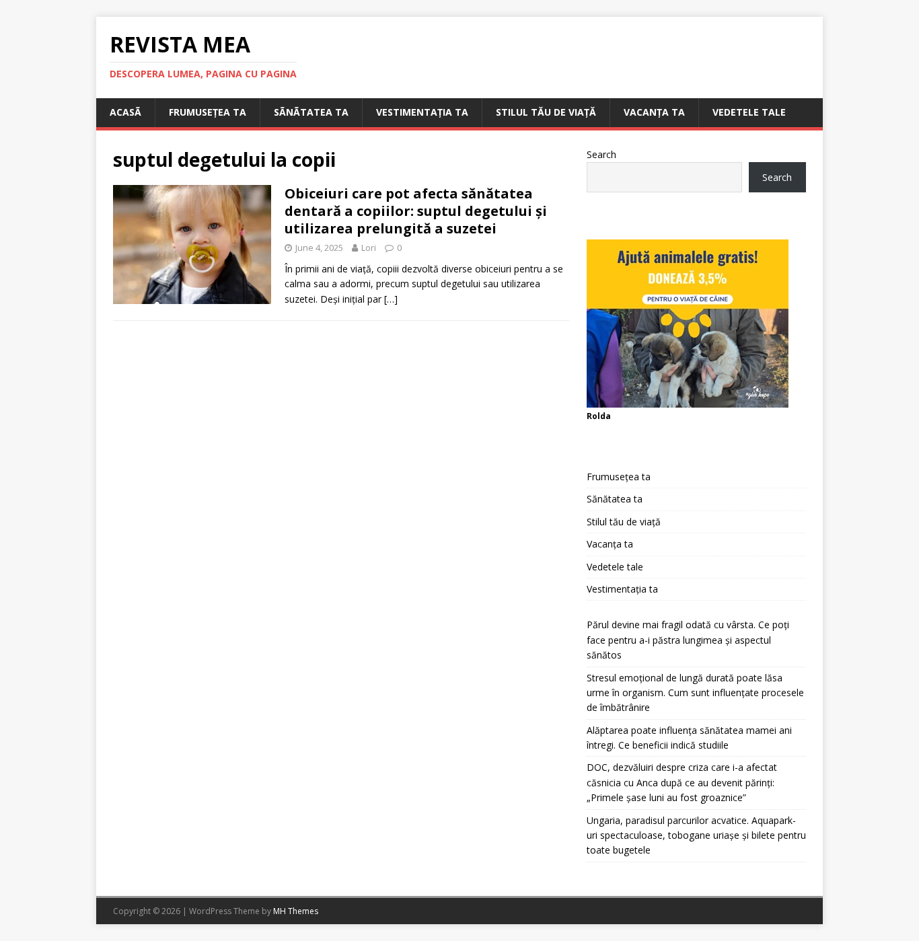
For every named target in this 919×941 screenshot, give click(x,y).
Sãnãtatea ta (311, 112)
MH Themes (295, 911)
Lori (368, 247)
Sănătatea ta (614, 498)
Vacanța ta (654, 112)
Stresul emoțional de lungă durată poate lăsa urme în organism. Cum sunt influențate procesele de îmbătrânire (695, 692)
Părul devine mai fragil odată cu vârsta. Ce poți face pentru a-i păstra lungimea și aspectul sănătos (688, 639)
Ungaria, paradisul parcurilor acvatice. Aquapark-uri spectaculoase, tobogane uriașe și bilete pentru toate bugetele (696, 835)
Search (601, 154)
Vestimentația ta (422, 112)
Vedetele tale (749, 112)
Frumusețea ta (207, 112)
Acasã (125, 112)
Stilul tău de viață (546, 112)
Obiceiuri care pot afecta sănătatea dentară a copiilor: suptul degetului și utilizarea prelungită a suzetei (416, 210)
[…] (391, 299)
